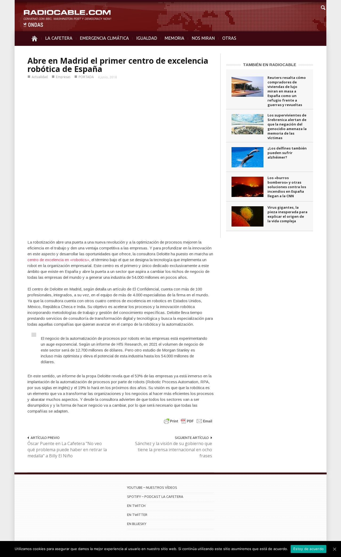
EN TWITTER (137, 514)
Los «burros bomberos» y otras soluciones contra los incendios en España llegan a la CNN (286, 186)
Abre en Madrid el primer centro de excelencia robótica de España (117, 64)
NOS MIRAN (203, 38)
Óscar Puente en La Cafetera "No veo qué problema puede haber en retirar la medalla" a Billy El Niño (67, 450)
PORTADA (86, 77)
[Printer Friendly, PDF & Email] (188, 420)
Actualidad (40, 77)
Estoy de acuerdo (308, 549)
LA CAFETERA (58, 38)
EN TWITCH (136, 505)
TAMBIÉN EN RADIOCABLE (269, 64)
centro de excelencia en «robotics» (58, 259)
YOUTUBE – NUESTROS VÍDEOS (152, 487)
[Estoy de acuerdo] (334, 549)
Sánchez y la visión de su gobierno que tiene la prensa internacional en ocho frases (173, 450)
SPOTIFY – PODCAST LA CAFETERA (155, 496)
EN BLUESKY (136, 524)
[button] (323, 7)
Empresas (63, 77)
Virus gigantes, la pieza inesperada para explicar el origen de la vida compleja (287, 214)
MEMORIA (174, 38)
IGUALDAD (146, 38)
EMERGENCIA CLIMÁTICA (104, 38)
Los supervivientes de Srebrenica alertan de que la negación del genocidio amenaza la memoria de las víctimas (287, 126)
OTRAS (229, 38)
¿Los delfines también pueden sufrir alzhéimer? (287, 153)
